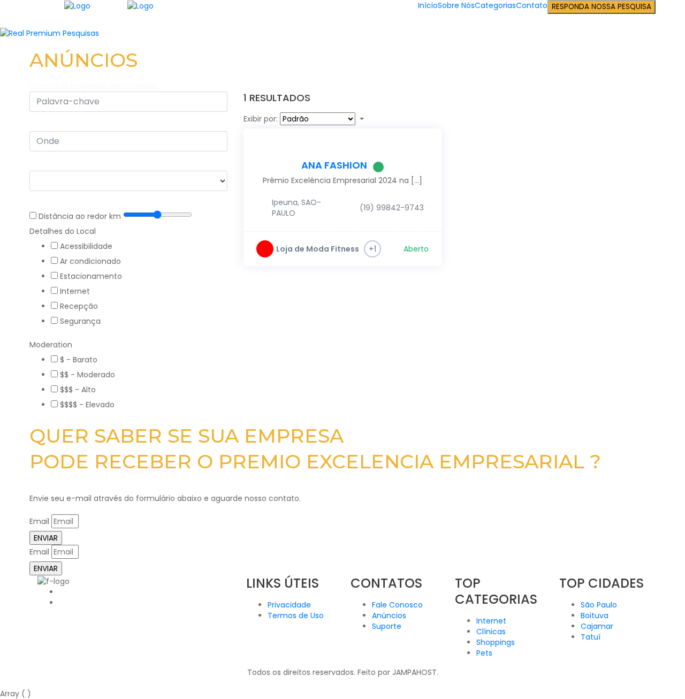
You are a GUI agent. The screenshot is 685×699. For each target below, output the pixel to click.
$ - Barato (78, 359)
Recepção (79, 306)
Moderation (50, 344)
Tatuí (590, 637)
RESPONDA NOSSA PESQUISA (601, 7)
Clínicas (491, 631)
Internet (75, 291)
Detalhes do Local (62, 231)
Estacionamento (91, 276)
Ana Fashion (334, 165)
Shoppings (495, 642)
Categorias (495, 5)
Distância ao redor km (80, 216)
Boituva (594, 615)
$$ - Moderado (87, 374)
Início (428, 5)
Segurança (80, 321)
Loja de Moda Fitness (317, 249)
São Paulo (599, 604)
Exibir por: (260, 118)
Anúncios (389, 615)
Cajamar (597, 626)
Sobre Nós (456, 5)
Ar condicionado (90, 261)
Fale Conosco (397, 604)
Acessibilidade (86, 246)
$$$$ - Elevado (87, 404)
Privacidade (289, 604)
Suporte (386, 626)
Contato (531, 5)
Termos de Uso (296, 615)
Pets (484, 653)
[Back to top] (3, 683)
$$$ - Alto (78, 389)
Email (39, 521)
